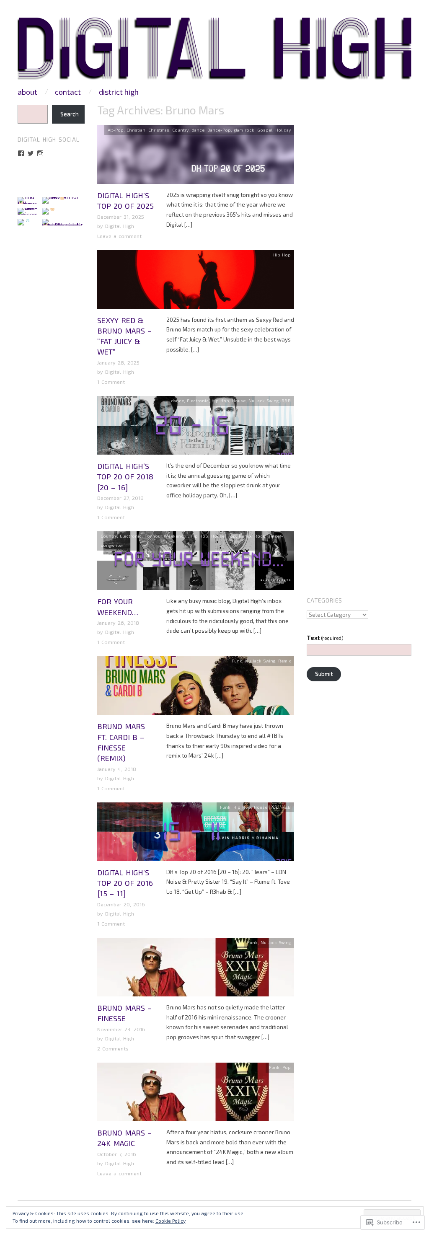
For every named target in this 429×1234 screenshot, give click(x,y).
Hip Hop (282, 254)
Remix (245, 535)
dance (197, 129)
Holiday (283, 129)
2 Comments (113, 1048)
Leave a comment (119, 236)
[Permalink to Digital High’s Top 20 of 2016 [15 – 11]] (195, 834)
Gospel (264, 129)
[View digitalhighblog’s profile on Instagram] (40, 153)
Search (69, 114)
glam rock (244, 129)
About (27, 92)
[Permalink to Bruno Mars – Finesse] (195, 969)
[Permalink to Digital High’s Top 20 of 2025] (195, 157)
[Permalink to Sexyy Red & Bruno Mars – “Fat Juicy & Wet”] (195, 282)
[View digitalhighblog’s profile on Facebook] (21, 153)
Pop (231, 535)
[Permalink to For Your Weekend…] (195, 563)
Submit (324, 673)
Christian (136, 129)
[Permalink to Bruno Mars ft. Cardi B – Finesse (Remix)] (195, 688)
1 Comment (111, 382)
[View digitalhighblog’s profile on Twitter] (30, 153)
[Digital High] (214, 51)
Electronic (198, 400)
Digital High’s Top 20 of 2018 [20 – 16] (125, 476)
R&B (286, 400)
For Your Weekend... (166, 535)
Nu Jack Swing (263, 400)
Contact (68, 92)
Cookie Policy (170, 1221)
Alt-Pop (116, 129)
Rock (259, 535)
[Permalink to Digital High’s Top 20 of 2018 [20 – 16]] (195, 427)
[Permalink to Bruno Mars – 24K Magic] (195, 1094)
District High (119, 92)
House (239, 400)
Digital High (119, 226)
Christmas (158, 129)
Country (180, 129)
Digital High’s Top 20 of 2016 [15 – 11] (125, 883)
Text (325, 637)
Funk (237, 660)
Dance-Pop (219, 129)
